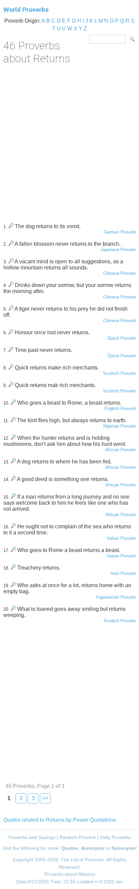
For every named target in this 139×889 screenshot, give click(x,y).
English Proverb (120, 408)
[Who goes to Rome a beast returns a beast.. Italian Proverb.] (13, 550)
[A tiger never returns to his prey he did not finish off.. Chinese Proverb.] (10, 309)
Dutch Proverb (122, 338)
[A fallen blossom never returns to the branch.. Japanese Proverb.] (10, 244)
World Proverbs (26, 10)
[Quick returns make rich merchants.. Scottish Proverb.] (10, 367)
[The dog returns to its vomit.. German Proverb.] (10, 226)
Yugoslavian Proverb (115, 597)
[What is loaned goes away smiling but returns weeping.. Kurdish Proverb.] (13, 609)
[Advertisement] (69, 141)
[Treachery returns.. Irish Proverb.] (13, 568)
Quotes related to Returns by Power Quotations (59, 820)
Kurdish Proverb (120, 620)
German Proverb (120, 232)
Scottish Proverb (119, 373)
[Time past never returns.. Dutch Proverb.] (10, 350)
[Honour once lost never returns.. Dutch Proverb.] (10, 332)
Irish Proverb (123, 573)
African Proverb (120, 449)
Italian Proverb (121, 538)
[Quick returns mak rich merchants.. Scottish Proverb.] (10, 385)
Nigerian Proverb (119, 426)
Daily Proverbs (115, 837)
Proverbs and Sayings (31, 837)
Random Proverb (77, 837)
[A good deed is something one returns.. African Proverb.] (13, 479)
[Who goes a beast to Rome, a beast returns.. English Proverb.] (13, 403)
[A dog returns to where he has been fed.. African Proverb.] (13, 461)
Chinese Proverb (119, 273)
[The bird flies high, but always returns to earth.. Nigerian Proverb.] (13, 420)
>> (45, 798)
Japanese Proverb (118, 249)
